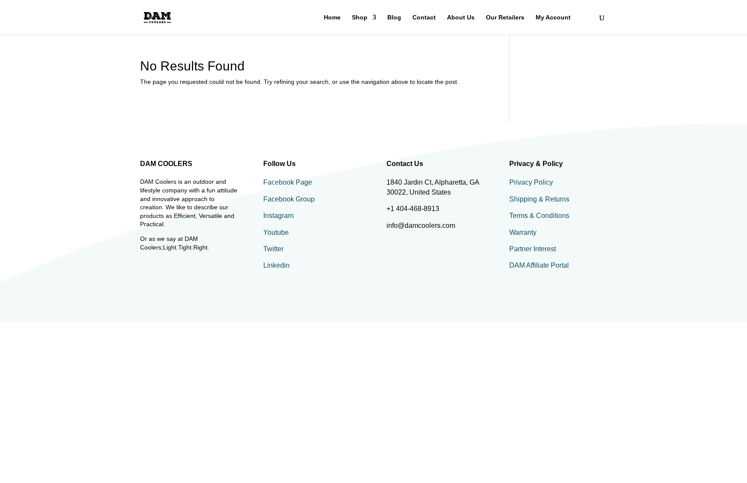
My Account (553, 17)
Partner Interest (532, 249)
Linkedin (276, 265)
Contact (424, 17)
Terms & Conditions (539, 215)
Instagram (278, 215)
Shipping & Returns (539, 199)
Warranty (522, 232)
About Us (461, 17)
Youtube (276, 232)
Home (332, 17)
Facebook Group (289, 199)
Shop (359, 17)
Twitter (273, 249)
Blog (394, 17)
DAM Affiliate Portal (539, 265)
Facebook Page (287, 182)
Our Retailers (505, 17)
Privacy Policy (531, 182)
